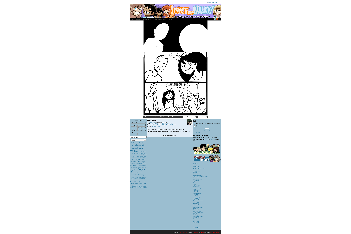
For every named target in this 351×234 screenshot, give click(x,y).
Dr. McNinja (196, 180)
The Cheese (143, 186)
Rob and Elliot (196, 209)
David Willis (152, 122)
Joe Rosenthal (138, 164)
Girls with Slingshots (198, 188)
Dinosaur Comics (197, 179)
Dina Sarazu (138, 153)
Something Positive (198, 216)
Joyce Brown (138, 171)
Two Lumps (196, 218)
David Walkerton (137, 150)
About (138, 19)
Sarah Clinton (143, 181)
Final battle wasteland (138, 154)
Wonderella (196, 222)
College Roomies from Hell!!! (200, 176)
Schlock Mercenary (198, 212)
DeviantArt (162, 19)
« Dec (134, 134)
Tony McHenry (143, 187)
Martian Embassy (138, 174)
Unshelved (196, 220)
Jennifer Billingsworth (137, 163)
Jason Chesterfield (138, 160)
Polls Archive (197, 132)
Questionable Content (198, 207)
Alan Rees (133, 142)
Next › (174, 117)
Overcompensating (198, 201)
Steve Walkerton (141, 185)
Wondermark (196, 224)
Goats (194, 189)
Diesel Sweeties (197, 177)
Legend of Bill (196, 195)
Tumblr (170, 19)
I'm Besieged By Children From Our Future (162, 123)
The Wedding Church (134, 187)
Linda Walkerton (142, 173)
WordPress (196, 232)
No (196, 126)
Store (155, 19)
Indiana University (135, 157)
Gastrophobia (196, 185)
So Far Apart (196, 215)
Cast (149, 19)
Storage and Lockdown (135, 186)
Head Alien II (136, 156)
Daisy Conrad (137, 144)
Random (168, 117)
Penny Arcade (196, 202)
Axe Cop (195, 172)
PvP (194, 206)
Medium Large (196, 197)
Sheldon (195, 213)
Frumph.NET (196, 227)
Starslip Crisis (196, 217)
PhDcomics (196, 203)
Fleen (194, 184)
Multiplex (195, 163)
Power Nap (196, 204)
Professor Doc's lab (138, 178)
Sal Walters (135, 182)
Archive (144, 19)
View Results (207, 131)
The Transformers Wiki (199, 169)
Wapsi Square (196, 221)
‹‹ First (146, 117)
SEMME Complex (134, 183)
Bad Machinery (197, 211)
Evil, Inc (195, 181)
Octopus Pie (196, 199)
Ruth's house (143, 179)
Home (132, 19)
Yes (196, 125)
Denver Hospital (156, 126)
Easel (202, 232)
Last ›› (179, 117)
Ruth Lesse (137, 179)
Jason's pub (142, 161)
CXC (211, 139)
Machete (133, 174)
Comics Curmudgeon (198, 175)
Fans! (194, 183)
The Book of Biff (197, 174)
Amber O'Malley (138, 142)
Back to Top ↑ (216, 232)
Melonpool (196, 198)
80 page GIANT (197, 171)
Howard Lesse (143, 156)
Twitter (215, 19)
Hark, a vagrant (197, 190)
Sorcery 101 (196, 165)
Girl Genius (196, 186)
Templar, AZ (196, 166)
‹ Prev (151, 117)
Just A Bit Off (196, 194)
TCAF (206, 137)
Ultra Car (138, 188)
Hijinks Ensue (196, 192)
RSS (217, 19)
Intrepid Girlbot (197, 193)
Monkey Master (138, 177)
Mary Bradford (138, 176)
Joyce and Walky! (176, 11)
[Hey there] (175, 114)
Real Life (195, 208)
